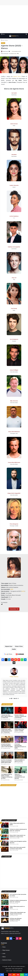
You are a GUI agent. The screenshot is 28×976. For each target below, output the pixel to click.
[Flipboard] (19, 654)
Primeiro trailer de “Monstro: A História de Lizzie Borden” (20, 716)
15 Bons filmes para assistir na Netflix (19, 730)
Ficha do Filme (13, 609)
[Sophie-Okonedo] (14, 201)
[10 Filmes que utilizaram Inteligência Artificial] (5, 920)
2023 (11, 589)
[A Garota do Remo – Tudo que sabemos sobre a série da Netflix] (7, 739)
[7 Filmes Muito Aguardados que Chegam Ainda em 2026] (5, 914)
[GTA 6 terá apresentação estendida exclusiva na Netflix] (21, 739)
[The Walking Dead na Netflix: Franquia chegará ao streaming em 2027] (7, 769)
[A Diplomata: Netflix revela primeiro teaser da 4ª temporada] (7, 724)
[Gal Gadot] (14, 109)
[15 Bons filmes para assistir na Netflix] (21, 724)
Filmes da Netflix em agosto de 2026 (20, 760)
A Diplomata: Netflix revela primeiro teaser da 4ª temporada (6, 731)
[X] (13, 698)
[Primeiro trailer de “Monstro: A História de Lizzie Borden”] (21, 710)
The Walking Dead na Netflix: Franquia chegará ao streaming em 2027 (6, 776)
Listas (3, 953)
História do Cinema (6, 960)
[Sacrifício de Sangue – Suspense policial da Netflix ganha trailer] (7, 755)
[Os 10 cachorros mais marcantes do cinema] (5, 896)
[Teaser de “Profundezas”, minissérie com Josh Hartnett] (21, 769)
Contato (10, 970)
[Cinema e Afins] (14, 36)
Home (3, 40)
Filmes (4, 947)
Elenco (6, 40)
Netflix (23, 591)
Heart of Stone (19, 646)
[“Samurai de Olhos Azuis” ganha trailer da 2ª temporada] (7, 710)
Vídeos (4, 956)
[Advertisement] (14, 19)
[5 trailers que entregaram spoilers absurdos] (5, 843)
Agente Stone (17, 76)
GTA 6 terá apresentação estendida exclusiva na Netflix (20, 746)
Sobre (7, 970)
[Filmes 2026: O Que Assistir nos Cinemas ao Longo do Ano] (5, 837)
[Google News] (8, 654)
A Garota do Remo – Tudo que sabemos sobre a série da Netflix (7, 745)
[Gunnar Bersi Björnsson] (14, 478)
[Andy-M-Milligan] (14, 386)
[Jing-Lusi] (14, 293)
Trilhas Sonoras (6, 950)
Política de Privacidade (17, 970)
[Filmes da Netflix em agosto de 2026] (21, 755)
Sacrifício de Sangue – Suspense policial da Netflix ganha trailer (6, 761)
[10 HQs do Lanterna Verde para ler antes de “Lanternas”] (5, 831)
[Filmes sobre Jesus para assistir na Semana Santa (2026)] (5, 849)
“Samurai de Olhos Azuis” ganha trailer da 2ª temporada (7, 716)
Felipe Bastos (5, 51)
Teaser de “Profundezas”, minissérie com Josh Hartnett (20, 776)
